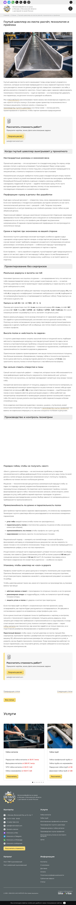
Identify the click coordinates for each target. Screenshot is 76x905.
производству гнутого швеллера (17, 108)
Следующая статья (64, 691)
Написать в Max (12, 833)
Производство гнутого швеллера (52, 824)
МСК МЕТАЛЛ (13, 100)
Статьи (42, 882)
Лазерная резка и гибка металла (52, 828)
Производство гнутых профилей (52, 831)
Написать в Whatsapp (14, 840)
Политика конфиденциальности (52, 875)
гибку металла (10, 626)
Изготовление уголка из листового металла (53, 835)
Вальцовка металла (20, 763)
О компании (44, 865)
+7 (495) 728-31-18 (16, 2)
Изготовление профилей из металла (53, 821)
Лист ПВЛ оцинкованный (13, 861)
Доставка (43, 868)
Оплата (43, 871)
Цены (42, 839)
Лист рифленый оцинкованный (15, 865)
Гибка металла (12, 752)
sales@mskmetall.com (15, 141)
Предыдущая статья (12, 691)
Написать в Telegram (14, 836)
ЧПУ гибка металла (19, 767)
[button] (32, 782)
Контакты (43, 861)
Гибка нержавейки (19, 771)
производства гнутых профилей (55, 408)
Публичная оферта (47, 878)
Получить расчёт (15, 136)
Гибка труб (44, 818)
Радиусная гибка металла (22, 760)
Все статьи (9, 700)
